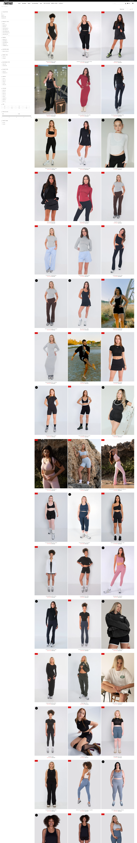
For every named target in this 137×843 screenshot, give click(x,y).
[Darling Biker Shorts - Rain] (117, 731)
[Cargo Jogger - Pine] (84, 677)
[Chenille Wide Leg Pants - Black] (51, 89)
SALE (41, 3)
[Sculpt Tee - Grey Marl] (117, 196)
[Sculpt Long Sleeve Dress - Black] (51, 677)
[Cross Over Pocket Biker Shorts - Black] (51, 517)
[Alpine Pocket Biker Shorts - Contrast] (84, 410)
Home (2, 6)
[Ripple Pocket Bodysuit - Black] (117, 303)
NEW (19, 3)
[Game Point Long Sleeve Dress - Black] (84, 143)
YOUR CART (131, 0)
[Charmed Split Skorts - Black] (117, 356)
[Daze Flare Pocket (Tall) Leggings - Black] (117, 89)
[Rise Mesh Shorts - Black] (84, 356)
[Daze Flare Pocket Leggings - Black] (51, 784)
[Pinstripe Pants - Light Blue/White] (51, 249)
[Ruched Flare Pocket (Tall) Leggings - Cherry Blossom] (117, 463)
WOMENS (24, 3)
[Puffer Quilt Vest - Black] (117, 36)
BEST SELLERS (47, 3)
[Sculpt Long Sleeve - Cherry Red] (84, 196)
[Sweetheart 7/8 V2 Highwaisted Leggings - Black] (84, 36)
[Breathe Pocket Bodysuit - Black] (51, 36)
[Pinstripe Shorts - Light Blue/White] (84, 249)
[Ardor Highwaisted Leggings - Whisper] (117, 784)
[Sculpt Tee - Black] (51, 731)
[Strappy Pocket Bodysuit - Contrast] (117, 410)
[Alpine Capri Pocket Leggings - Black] (51, 143)
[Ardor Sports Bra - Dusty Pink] (117, 570)
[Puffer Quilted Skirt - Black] (51, 196)
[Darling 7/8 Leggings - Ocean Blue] (84, 517)
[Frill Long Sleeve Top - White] (117, 143)
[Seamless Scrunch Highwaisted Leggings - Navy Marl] (84, 784)
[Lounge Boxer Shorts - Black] (84, 570)
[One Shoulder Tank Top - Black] (117, 249)
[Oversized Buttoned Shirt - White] (51, 570)
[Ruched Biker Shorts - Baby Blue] (84, 463)
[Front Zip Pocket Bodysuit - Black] (51, 410)
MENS (29, 3)
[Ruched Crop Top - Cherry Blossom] (51, 463)
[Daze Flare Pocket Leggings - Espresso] (51, 303)
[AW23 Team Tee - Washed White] (117, 677)
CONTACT (61, 3)
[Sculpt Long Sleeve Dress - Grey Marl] (51, 356)
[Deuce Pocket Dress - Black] (84, 303)
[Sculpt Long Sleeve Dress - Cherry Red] (84, 89)
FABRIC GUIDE (54, 3)
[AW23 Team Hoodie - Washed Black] (117, 624)
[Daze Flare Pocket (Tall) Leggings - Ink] (84, 624)
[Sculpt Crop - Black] (84, 731)
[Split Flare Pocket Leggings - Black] (51, 624)
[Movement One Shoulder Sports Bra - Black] (117, 517)
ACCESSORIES (35, 3)
